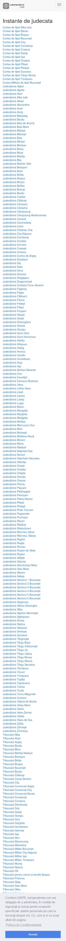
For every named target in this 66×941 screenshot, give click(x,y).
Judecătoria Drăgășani (16, 278)
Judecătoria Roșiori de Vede (19, 550)
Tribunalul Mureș (12, 863)
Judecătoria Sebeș (13, 576)
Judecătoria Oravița (14, 477)
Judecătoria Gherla (14, 325)
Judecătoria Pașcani (14, 488)
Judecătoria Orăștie (14, 473)
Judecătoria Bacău (13, 119)
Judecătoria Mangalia (15, 410)
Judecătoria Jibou (13, 384)
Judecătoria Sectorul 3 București (21, 587)
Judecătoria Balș (12, 138)
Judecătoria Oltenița (14, 462)
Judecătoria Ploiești (14, 506)
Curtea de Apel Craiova (16, 49)
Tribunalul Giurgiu (13, 815)
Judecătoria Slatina (14, 624)
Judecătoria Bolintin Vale (17, 163)
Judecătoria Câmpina (15, 208)
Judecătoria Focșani (14, 311)
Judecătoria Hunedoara (16, 359)
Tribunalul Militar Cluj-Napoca (20, 852)
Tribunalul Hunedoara (15, 826)
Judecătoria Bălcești (14, 134)
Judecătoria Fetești (14, 303)
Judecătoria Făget (13, 292)
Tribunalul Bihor (12, 749)
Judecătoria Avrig (13, 112)
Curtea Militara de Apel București (22, 82)
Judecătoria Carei (13, 226)
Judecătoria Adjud (13, 86)
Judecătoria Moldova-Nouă (18, 436)
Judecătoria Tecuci (14, 672)
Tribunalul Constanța (15, 797)
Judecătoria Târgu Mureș (17, 657)
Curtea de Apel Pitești (15, 64)
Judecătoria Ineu (12, 373)
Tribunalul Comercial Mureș (19, 793)
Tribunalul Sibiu (12, 889)
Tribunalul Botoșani (14, 756)
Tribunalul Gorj (11, 819)
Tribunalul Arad (11, 738)
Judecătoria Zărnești (15, 727)
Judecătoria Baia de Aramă (18, 123)
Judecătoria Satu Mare (16, 569)
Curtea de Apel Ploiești (16, 68)
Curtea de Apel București (17, 38)
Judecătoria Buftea (14, 186)
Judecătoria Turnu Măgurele (19, 694)
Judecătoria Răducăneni (17, 528)
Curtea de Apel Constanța (18, 46)
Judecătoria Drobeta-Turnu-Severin (23, 285)
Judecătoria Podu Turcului (18, 510)
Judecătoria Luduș (13, 399)
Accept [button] (33, 934)
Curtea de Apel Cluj (14, 42)
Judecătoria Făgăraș (15, 289)
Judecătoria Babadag (15, 116)
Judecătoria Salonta (14, 561)
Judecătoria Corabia (14, 241)
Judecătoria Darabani (15, 259)
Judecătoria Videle (13, 716)
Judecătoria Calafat (14, 197)
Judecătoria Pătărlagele (16, 491)
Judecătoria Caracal (14, 219)
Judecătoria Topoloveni (16, 683)
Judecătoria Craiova (14, 252)
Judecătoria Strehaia (15, 631)
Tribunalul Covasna (14, 801)
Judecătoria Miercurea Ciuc (19, 425)
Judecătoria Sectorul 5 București (21, 594)
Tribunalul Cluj (11, 782)
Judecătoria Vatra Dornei (17, 712)
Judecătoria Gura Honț (16, 333)
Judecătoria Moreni (14, 440)
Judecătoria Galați (13, 318)
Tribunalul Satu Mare (15, 885)
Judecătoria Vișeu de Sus (17, 720)
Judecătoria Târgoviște (16, 639)
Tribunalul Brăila (12, 760)
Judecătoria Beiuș (13, 149)
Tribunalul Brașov (13, 764)
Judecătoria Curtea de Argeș (19, 255)
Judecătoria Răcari (14, 521)
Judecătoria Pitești (13, 502)
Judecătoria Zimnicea (15, 731)
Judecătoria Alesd (13, 101)
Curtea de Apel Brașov (16, 34)
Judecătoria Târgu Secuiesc (19, 664)
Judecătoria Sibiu (13, 609)
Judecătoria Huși (12, 362)
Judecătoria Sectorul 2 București (21, 583)
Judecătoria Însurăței (15, 377)
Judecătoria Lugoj (13, 403)
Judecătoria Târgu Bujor (17, 642)
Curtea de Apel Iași (14, 57)
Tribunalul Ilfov (11, 838)
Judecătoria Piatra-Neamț (17, 499)
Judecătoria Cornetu (14, 244)
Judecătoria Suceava (15, 635)
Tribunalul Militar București (18, 849)
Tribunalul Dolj (11, 808)
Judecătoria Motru (13, 443)
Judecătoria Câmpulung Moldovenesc (25, 215)
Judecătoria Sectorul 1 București (21, 580)
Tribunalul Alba (11, 734)
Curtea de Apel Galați (15, 53)
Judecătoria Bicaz (13, 152)
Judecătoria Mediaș (14, 421)
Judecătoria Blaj (12, 160)
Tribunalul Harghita (14, 823)
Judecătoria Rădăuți (14, 524)
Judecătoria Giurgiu (14, 329)
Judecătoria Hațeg (13, 348)
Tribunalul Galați (12, 812)
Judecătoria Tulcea (14, 686)
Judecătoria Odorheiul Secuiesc (21, 458)
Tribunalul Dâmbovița (15, 804)
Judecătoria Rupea (14, 554)
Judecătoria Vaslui (13, 709)
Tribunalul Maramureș (15, 841)
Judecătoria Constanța (16, 237)
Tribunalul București (14, 768)
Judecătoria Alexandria (16, 104)
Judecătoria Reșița (13, 543)
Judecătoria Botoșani (15, 167)
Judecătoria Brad (13, 171)
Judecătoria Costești (14, 248)
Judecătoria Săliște (14, 558)
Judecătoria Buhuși (14, 189)
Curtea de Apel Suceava (17, 71)
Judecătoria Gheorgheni (17, 322)
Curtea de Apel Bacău (15, 31)
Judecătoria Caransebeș (17, 222)
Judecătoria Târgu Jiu (15, 650)
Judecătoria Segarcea (15, 602)
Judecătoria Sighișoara (16, 616)
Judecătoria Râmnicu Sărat (18, 532)
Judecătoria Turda (13, 690)
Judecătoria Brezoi (13, 182)
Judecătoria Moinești (15, 432)
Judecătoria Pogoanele (16, 513)
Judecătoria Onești (14, 465)
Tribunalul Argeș (12, 742)
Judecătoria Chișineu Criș (17, 230)
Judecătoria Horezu (14, 351)
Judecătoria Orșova (14, 480)
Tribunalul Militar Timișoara (18, 860)
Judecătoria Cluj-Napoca (17, 233)
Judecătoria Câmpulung (16, 211)
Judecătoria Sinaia (13, 620)
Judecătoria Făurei (14, 300)
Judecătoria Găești (14, 314)
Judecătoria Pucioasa (15, 517)
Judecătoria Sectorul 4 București (21, 591)
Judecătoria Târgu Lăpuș (17, 653)
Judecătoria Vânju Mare (16, 705)
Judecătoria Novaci (14, 454)
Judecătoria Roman (14, 547)
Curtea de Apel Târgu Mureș (19, 75)
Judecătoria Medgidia (15, 418)
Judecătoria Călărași (15, 200)
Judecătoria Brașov (14, 178)
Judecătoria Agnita (13, 90)
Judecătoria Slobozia (15, 628)
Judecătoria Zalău (13, 723)
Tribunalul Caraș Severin (17, 779)
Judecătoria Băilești (14, 130)
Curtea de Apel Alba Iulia (17, 27)
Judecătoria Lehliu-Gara (17, 388)
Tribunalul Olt (10, 871)
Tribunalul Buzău (12, 771)
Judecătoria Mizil (12, 429)
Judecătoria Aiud (12, 93)
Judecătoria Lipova (14, 395)
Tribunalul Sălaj (12, 882)
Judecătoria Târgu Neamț (17, 661)
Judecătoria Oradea (14, 469)
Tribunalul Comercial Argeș (18, 786)
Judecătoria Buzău (13, 193)
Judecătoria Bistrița (14, 156)
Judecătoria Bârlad (14, 141)
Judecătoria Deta (13, 267)
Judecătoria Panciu (14, 484)
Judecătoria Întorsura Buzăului (20, 381)
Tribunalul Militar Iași (15, 856)
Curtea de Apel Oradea (16, 60)
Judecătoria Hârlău (14, 340)
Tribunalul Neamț (13, 867)
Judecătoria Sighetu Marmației (20, 613)
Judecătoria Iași (12, 366)
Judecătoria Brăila (13, 174)
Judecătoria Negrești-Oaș (17, 451)
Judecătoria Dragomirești (17, 281)
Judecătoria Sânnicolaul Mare (20, 565)
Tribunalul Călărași (13, 775)
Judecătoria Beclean (14, 145)
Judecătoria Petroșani (15, 495)
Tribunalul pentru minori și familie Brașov (26, 874)
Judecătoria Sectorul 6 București (21, 598)
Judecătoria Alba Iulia (15, 97)
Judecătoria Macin (13, 407)
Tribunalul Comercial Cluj (17, 790)
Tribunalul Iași (11, 834)
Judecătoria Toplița (14, 679)
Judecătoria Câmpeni (15, 204)
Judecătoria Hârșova (15, 344)
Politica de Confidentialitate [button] (24, 924)
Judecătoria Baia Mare (16, 127)
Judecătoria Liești (13, 392)
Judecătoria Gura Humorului (19, 337)
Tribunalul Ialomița (13, 830)
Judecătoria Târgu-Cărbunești (20, 646)
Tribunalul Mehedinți (14, 845)
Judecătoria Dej (12, 263)
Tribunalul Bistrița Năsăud (17, 753)
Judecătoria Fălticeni (15, 296)
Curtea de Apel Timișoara (17, 79)
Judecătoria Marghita (15, 414)
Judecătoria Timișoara (16, 675)
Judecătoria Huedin (14, 355)
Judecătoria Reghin (14, 539)
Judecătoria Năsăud (14, 447)
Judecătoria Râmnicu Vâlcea (19, 535)
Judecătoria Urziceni (14, 698)
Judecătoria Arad (13, 108)
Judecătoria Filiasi (13, 307)
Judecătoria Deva (13, 270)
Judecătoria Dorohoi (14, 274)
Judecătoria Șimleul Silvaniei (19, 370)
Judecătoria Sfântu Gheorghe (20, 605)
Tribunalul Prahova (14, 878)
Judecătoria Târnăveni (16, 668)
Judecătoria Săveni (14, 572)
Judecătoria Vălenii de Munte (19, 701)
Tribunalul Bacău (12, 745)
